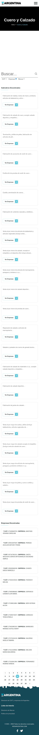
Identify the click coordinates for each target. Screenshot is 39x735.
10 (13, 676)
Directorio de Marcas (7, 710)
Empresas (11, 79)
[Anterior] (5, 673)
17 (9, 680)
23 (34, 680)
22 (30, 680)
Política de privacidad (8, 713)
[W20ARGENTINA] (11, 3)
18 (13, 680)
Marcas (20, 79)
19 (17, 680)
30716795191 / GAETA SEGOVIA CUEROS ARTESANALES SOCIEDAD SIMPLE (18, 557)
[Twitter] (21, 731)
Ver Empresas (9, 105)
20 (21, 680)
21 (25, 680)
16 (5, 680)
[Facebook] (17, 731)
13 (25, 676)
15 (34, 676)
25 (13, 683)
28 (25, 683)
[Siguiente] (30, 683)
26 (17, 683)
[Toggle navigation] (36, 3)
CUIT (3, 79)
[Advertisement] (19, 50)
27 (21, 683)
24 (9, 683)
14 (30, 676)
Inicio (13, 24)
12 (21, 676)
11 (17, 676)
